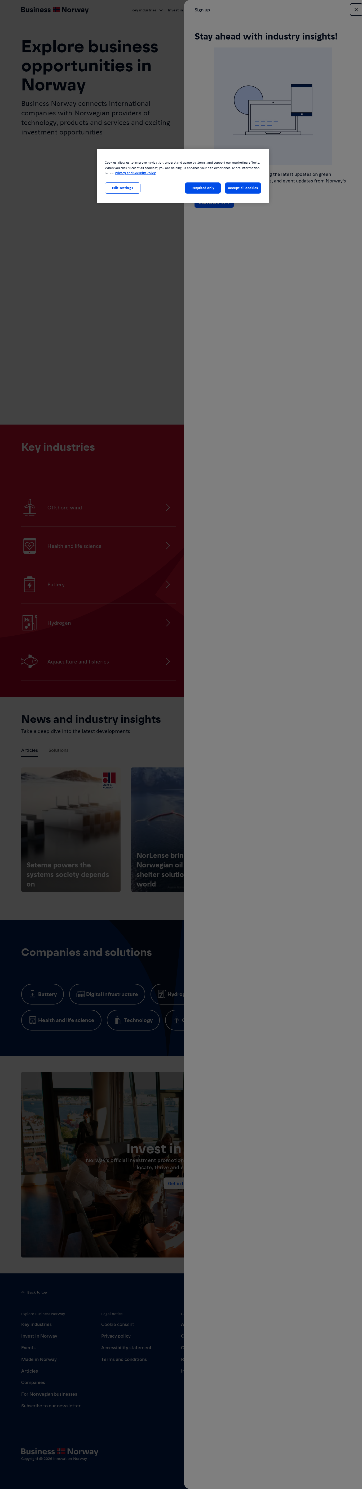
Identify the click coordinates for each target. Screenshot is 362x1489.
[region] (183, 176)
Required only (203, 188)
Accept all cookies (243, 188)
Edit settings (122, 188)
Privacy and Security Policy (135, 173)
